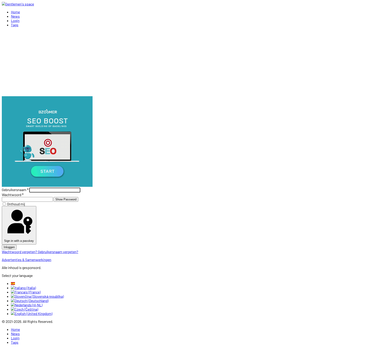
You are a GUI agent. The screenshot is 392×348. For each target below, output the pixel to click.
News (15, 16)
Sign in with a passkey (19, 240)
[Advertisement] (196, 62)
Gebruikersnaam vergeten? (58, 252)
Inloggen (9, 247)
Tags (14, 25)
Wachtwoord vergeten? (20, 252)
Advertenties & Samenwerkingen (26, 259)
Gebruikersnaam (15, 189)
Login (15, 20)
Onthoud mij (16, 204)
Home (15, 12)
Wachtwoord (13, 194)
